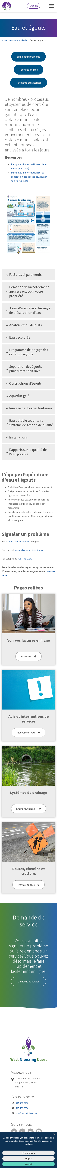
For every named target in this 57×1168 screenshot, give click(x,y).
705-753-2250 (25, 558)
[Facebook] (14, 1132)
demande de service (19, 541)
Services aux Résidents (19, 40)
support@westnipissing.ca (29, 550)
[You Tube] (39, 1132)
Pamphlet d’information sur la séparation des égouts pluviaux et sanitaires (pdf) (29, 177)
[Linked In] (31, 1132)
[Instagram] (22, 1132)
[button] (51, 6)
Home (4, 40)
